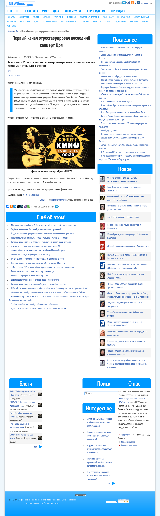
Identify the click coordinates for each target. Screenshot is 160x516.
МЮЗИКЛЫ (11, 21)
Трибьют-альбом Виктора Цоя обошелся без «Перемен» (34, 304)
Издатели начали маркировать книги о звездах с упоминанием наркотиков (42, 233)
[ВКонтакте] (7, 206)
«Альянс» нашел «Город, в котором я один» (119, 76)
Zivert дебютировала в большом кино (123, 216)
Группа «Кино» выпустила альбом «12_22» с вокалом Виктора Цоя (38, 283)
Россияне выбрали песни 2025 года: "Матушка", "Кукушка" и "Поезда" (40, 237)
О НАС (107, 21)
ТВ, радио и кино (15, 75)
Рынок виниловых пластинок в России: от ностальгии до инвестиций (99, 435)
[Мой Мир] (14, 206)
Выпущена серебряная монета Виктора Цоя (29, 275)
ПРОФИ (86, 21)
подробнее (125, 434)
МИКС (45, 11)
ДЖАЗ (56, 11)
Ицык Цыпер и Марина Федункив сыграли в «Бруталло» (124, 79)
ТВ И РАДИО (117, 11)
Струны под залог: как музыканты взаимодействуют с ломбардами (99, 449)
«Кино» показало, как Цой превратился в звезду (31, 254)
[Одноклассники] (11, 206)
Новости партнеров (129, 445)
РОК (9, 11)
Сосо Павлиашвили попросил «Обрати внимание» (121, 83)
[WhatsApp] (28, 206)
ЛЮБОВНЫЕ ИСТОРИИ (89, 17)
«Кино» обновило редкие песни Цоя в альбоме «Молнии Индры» (38, 250)
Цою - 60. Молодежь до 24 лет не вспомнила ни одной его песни (38, 308)
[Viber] (25, 206)
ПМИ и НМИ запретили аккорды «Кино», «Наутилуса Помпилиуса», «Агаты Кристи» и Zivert (49, 288)
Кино (25, 194)
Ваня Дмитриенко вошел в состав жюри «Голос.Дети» (123, 112)
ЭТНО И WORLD (73, 11)
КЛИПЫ (35, 17)
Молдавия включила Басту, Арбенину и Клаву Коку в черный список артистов (43, 225)
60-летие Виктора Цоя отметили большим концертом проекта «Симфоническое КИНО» (48, 292)
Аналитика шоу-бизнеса (41, 503)
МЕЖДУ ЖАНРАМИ (142, 17)
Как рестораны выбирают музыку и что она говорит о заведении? (98, 475)
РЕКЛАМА (134, 21)
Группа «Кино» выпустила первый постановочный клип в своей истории (41, 241)
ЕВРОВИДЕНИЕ (96, 11)
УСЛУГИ (145, 21)
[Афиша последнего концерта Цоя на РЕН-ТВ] (51, 167)
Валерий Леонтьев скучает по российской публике (122, 133)
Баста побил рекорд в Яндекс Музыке (117, 101)
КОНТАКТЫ (11, 25)
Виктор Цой (34, 194)
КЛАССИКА (31, 11)
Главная (11, 31)
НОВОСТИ (11, 17)
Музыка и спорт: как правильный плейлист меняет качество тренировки (99, 462)
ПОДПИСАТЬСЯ (120, 21)
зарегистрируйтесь (59, 199)
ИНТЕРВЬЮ (71, 17)
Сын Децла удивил (109, 130)
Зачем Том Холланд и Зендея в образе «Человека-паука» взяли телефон (99, 422)
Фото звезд (54, 503)
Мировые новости (128, 441)
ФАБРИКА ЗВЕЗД (50, 21)
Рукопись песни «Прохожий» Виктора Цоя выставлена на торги (37, 258)
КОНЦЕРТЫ (24, 17)
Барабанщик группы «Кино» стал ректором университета (35, 279)
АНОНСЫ (46, 17)
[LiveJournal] (21, 206)
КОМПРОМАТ (108, 17)
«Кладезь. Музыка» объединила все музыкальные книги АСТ (36, 246)
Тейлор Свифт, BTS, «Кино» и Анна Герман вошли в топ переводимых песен (42, 267)
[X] (18, 206)
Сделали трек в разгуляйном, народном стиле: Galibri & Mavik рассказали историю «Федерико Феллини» (127, 363)
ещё (35, 446)
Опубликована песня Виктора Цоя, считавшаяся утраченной (36, 229)
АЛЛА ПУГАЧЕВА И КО (70, 21)
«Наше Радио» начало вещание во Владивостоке (128, 246)
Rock (18, 31)
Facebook (145, 3)
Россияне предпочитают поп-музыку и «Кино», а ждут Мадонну (38, 262)
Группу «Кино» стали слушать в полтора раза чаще (32, 271)
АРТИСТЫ (97, 21)
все (109, 483)
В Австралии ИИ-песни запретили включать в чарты (123, 152)
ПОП (18, 11)
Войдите (44, 199)
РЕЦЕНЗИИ (58, 17)
